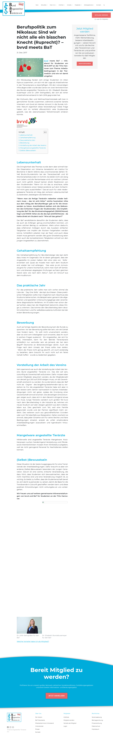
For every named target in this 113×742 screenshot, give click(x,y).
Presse (37, 729)
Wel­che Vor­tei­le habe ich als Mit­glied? (33, 641)
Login (65, 726)
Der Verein (38, 717)
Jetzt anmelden (56, 696)
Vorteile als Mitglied (70, 723)
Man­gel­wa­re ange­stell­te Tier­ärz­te (33, 148)
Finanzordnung (97, 723)
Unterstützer (39, 726)
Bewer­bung (24, 143)
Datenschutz (96, 726)
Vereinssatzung (97, 717)
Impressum (95, 729)
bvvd (46, 61)
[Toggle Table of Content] (44, 132)
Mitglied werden (101, 15)
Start (37, 5)
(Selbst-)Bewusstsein (28, 150)
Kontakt (98, 5)
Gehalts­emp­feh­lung (27, 137)
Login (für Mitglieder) (102, 19)
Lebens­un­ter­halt (26, 135)
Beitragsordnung (97, 720)
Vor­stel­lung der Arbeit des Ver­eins (33, 145)
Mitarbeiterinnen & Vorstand (44, 723)
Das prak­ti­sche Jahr (27, 140)
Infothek (66, 717)
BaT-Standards (40, 720)
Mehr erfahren (85, 63)
